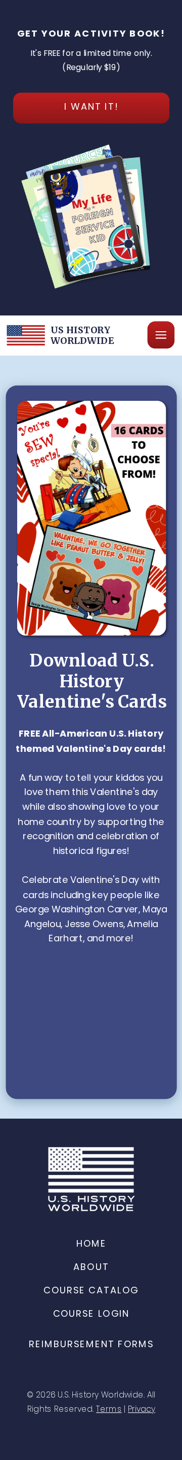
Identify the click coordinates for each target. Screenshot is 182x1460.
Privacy (141, 1409)
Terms (109, 1409)
